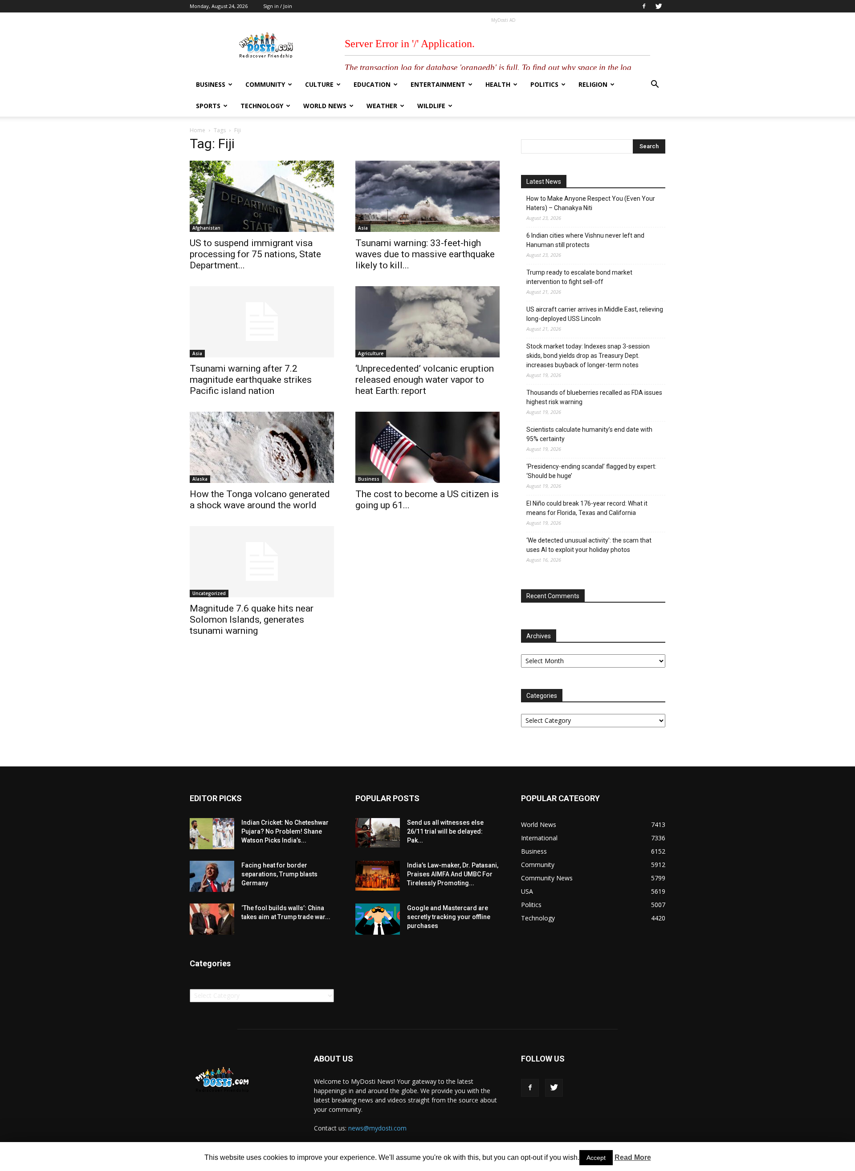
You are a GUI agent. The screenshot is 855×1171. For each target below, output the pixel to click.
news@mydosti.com (377, 1128)
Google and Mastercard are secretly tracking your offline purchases (448, 916)
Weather (381, 105)
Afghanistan (206, 228)
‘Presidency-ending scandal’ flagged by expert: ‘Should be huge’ (591, 471)
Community (265, 84)
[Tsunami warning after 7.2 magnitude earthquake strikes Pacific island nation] (262, 321)
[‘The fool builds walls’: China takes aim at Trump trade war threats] (212, 919)
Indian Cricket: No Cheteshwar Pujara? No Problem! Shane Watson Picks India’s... (285, 831)
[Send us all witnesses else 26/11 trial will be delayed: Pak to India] (377, 832)
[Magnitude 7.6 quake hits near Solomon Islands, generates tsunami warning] (262, 561)
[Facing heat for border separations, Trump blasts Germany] (212, 876)
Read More (633, 1157)
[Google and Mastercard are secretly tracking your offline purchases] (377, 919)
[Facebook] (644, 6)
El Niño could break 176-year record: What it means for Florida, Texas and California (586, 508)
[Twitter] (658, 6)
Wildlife (431, 105)
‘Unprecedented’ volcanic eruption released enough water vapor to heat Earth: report (424, 379)
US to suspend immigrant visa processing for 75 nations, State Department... (255, 254)
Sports (208, 105)
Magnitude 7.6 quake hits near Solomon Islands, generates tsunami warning (252, 619)
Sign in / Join (277, 6)
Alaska (200, 479)
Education (372, 84)
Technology (261, 105)
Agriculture (370, 353)
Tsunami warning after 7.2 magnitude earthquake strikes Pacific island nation (251, 379)
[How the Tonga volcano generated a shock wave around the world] (262, 447)
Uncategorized (209, 593)
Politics (544, 84)
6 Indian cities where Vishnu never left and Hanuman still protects (585, 240)
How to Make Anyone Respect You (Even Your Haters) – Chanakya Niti (590, 203)
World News (324, 105)
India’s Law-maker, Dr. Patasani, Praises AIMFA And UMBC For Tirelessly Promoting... (452, 874)
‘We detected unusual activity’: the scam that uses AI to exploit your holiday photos (588, 545)
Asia (363, 228)
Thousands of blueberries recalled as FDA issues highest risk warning (594, 397)
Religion (592, 84)
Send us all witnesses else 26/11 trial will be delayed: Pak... (445, 831)
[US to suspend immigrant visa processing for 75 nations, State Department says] (262, 196)
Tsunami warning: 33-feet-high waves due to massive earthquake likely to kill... (425, 254)
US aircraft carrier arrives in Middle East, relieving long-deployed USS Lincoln (594, 314)
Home (197, 130)
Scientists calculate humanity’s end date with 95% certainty (589, 434)
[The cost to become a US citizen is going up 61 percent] (427, 447)
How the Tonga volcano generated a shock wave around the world (260, 500)
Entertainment (438, 84)
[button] (654, 85)
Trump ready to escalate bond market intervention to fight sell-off (579, 277)
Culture (319, 84)
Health (497, 84)
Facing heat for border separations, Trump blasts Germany (279, 874)
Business (210, 84)
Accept (596, 1157)
